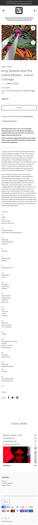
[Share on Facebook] (8, 397)
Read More (7, 465)
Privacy (4, 481)
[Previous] (5, 42)
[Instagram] (9, 518)
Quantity (5, 99)
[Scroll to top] (34, 521)
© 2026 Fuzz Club (7, 521)
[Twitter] (5, 518)
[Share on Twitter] (12, 397)
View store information (9, 121)
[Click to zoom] (33, 28)
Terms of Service (7, 483)
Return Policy (6, 485)
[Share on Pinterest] (17, 397)
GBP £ (6, 502)
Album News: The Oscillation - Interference (12, 438)
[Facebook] (2, 518)
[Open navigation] (3, 10)
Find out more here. (25, 3)
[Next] (33, 42)
